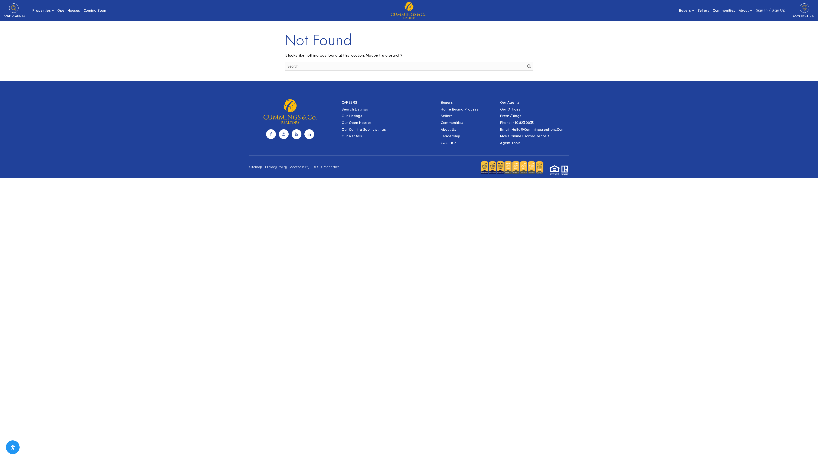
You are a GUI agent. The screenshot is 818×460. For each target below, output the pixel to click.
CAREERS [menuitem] (349, 102)
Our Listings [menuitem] (352, 116)
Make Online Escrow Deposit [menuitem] (524, 136)
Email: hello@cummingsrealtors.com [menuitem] (532, 129)
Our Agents (14, 16)
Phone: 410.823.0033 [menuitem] (517, 123)
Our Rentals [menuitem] (352, 136)
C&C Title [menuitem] (449, 143)
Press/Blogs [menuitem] (510, 116)
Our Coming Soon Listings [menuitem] (364, 129)
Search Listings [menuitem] (355, 109)
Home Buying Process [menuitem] (459, 109)
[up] (808, 450)
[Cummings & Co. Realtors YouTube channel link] (296, 134)
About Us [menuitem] (448, 129)
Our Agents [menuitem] (510, 102)
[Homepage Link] (409, 10)
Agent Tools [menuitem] (510, 143)
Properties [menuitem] (42, 10)
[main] (409, 40)
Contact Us (803, 16)
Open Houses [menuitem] (68, 10)
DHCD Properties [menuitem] (326, 167)
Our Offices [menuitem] (510, 109)
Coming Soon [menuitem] (95, 10)
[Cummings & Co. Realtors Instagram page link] (284, 134)
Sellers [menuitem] (704, 10)
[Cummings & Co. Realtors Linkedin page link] (309, 134)
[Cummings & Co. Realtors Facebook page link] (271, 134)
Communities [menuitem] (724, 10)
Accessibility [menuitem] (300, 167)
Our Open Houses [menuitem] (357, 123)
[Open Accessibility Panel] (12, 447)
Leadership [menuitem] (450, 136)
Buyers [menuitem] (685, 10)
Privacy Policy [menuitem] (276, 167)
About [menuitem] (744, 10)
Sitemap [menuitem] (255, 167)
